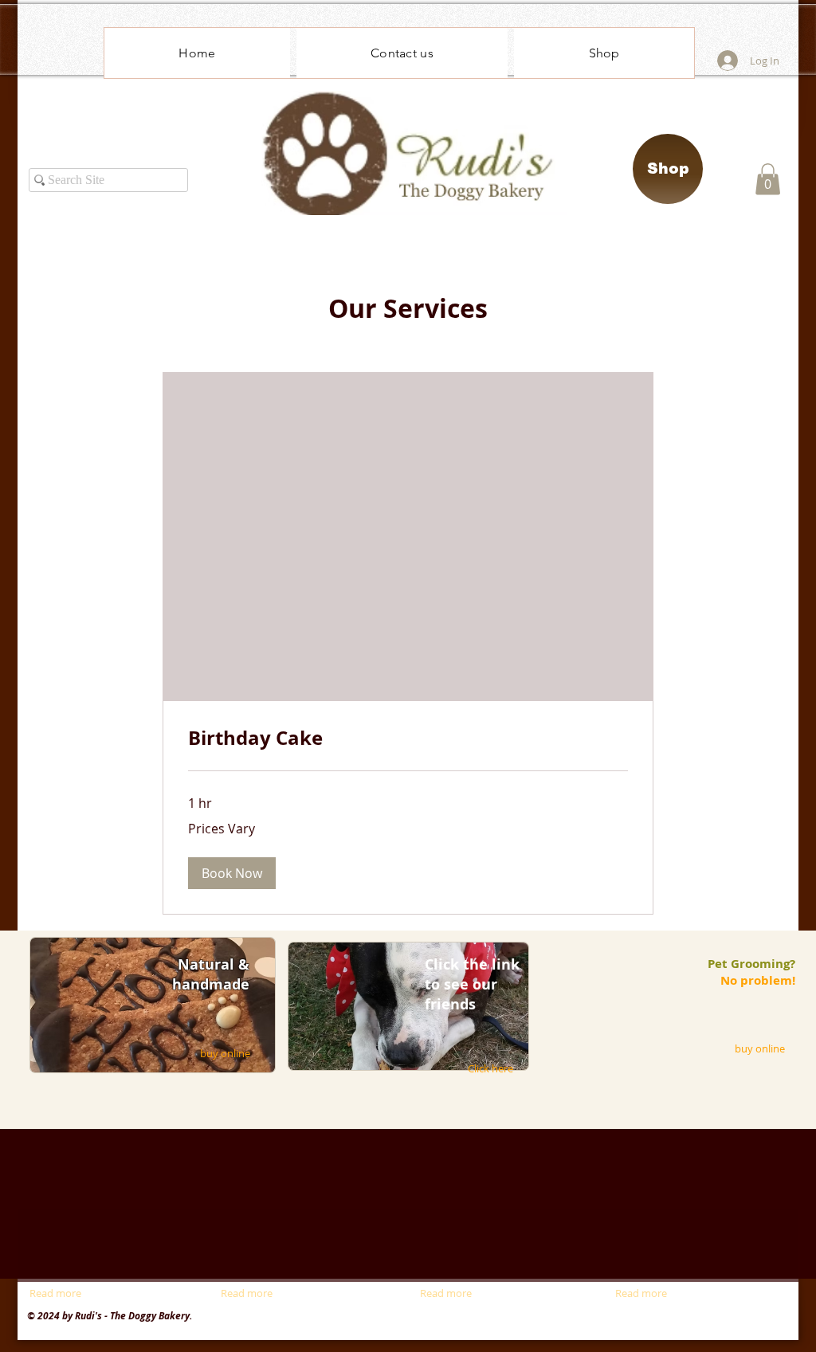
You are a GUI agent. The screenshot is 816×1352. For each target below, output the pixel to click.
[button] (768, 178)
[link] (408, 738)
